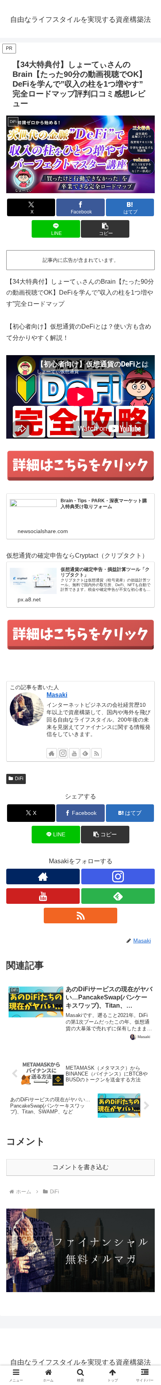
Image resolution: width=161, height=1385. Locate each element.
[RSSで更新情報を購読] (96, 753)
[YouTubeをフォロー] (74, 753)
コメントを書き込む (80, 1167)
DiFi (19, 778)
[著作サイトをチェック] (52, 753)
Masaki (57, 695)
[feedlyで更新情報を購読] (85, 753)
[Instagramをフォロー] (63, 753)
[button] (105, 229)
